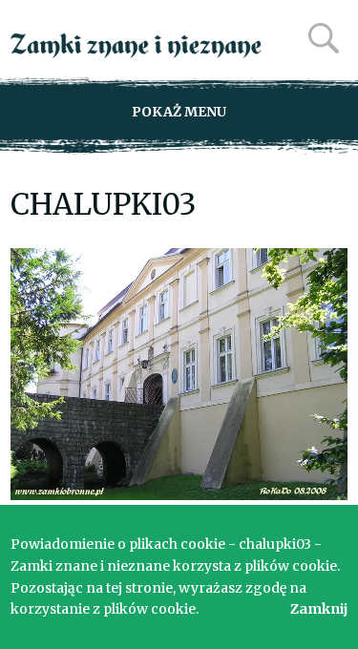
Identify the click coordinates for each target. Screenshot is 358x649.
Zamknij (318, 609)
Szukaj (323, 38)
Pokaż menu (179, 111)
